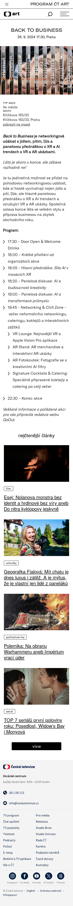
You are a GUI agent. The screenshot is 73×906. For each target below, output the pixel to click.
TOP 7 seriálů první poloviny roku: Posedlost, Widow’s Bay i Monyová (34, 725)
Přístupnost (10, 895)
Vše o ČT (8, 865)
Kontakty (42, 865)
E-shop (8, 852)
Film (8, 488)
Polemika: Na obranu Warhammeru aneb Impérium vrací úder (34, 651)
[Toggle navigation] (6, 4)
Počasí (7, 846)
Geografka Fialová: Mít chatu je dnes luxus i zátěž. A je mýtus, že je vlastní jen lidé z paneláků (36, 577)
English (31, 890)
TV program (11, 815)
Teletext (9, 834)
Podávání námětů (47, 852)
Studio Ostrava (45, 834)
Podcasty (9, 840)
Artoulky (11, 563)
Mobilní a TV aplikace (17, 859)
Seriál (9, 711)
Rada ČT (41, 840)
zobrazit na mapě (16, 124)
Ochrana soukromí (50, 890)
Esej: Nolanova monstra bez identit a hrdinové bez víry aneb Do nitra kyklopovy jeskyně (36, 503)
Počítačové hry (15, 637)
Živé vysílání (11, 821)
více (36, 746)
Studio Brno (44, 828)
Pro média (42, 815)
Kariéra (41, 846)
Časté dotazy (44, 859)
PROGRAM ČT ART (49, 4)
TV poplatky (11, 828)
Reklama (42, 821)
